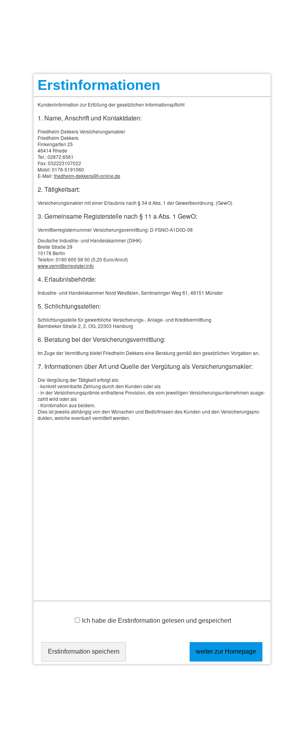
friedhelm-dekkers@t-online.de (87, 175)
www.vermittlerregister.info (66, 265)
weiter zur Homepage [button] (226, 651)
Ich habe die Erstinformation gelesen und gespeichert (156, 620)
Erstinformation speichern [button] (84, 651)
